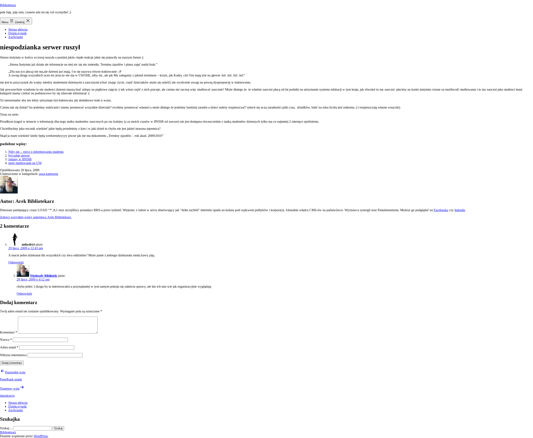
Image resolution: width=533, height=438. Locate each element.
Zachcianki (15, 37)
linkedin (460, 210)
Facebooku (441, 210)
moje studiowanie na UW (25, 163)
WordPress (41, 436)
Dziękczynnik (17, 33)
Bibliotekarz (8, 5)
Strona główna (17, 29)
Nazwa (6, 339)
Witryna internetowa (13, 355)
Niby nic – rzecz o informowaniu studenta (36, 151)
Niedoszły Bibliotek (43, 275)
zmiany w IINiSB (20, 159)
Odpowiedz (16, 262)
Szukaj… (6, 428)
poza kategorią (48, 174)
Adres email (9, 347)
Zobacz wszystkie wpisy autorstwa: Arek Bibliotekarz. (36, 217)
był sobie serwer (19, 155)
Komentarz (8, 332)
